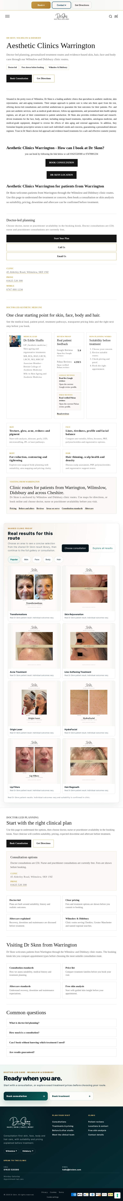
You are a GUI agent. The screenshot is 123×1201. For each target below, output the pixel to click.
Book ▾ (41, 5)
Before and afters (26, 508)
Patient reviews (96, 1122)
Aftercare (89, 508)
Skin (26, 559)
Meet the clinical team (63, 1134)
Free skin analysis (97, 1130)
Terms (61, 1192)
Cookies (53, 1192)
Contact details (96, 1134)
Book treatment (71, 1096)
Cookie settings (52, 1197)
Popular (14, 559)
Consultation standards (72, 508)
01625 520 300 (14, 280)
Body (48, 559)
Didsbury (28, 1151)
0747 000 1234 (14, 289)
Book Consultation (19, 78)
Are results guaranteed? (22, 1052)
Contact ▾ (61, 5)
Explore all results (103, 548)
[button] (7, 16)
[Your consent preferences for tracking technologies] (117, 1195)
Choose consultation (75, 548)
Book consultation (26, 1096)
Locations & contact (98, 1126)
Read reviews (63, 414)
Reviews (40, 508)
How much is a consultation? (24, 1032)
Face (37, 559)
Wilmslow (11, 1151)
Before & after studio (63, 1130)
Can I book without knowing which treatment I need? (37, 1042)
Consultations (59, 1122)
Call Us (61, 247)
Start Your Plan (61, 238)
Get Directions (82, 5)
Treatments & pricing (63, 1126)
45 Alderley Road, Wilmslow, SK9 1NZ (27, 272)
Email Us (61, 256)
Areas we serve (53, 508)
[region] (61, 680)
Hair (59, 559)
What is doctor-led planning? (24, 1023)
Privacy (44, 1192)
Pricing (13, 508)
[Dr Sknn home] (20, 1122)
